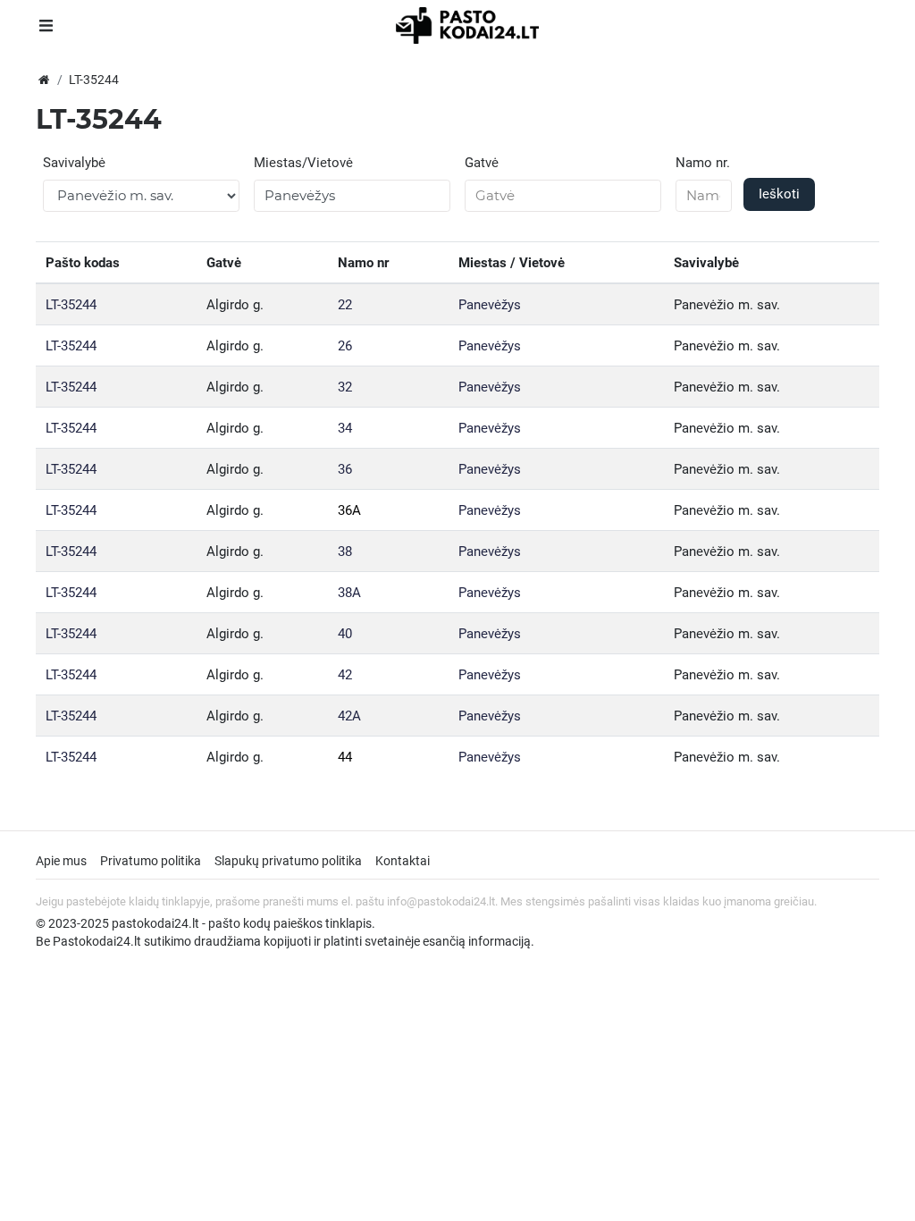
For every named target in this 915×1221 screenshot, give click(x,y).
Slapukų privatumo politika (288, 861)
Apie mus (61, 861)
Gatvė (482, 163)
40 (345, 634)
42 (345, 675)
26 (345, 346)
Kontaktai (402, 861)
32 (345, 387)
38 (345, 551)
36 (345, 469)
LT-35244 (71, 305)
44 (345, 757)
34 (345, 428)
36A (349, 510)
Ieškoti (779, 194)
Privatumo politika (150, 861)
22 (345, 305)
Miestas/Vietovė (303, 163)
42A (349, 716)
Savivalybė (74, 163)
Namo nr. (703, 163)
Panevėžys (489, 305)
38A (349, 593)
